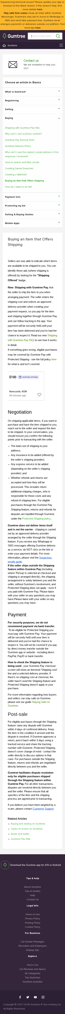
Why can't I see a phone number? (23, 134)
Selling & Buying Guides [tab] (19, 214)
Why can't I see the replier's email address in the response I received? (32, 154)
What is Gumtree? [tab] (15, 92)
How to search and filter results (22, 162)
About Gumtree (32, 887)
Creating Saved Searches (19, 168)
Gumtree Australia (32, 982)
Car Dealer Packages (32, 942)
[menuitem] (14, 36)
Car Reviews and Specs (32, 969)
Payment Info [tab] (12, 197)
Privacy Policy (32, 918)
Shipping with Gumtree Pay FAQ (22, 128)
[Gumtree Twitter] (27, 997)
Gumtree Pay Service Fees (19, 140)
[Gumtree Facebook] (20, 997)
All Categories (32, 973)
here (39, 9)
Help (32, 895)
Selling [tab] (9, 109)
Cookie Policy (32, 927)
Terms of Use (32, 914)
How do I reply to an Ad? (18, 187)
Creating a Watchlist (16, 174)
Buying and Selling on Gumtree (28, 824)
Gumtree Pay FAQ (20, 839)
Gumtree (12, 45)
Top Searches (32, 977)
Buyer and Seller (20, 834)
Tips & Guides (32, 891)
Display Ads (32, 950)
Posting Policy (32, 923)
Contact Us (33, 899)
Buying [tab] (9, 118)
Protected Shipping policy (36, 518)
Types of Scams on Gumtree (26, 829)
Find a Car (32, 965)
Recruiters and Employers (33, 946)
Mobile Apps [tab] (12, 223)
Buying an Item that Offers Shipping (24, 181)
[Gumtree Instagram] (43, 997)
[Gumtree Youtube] (35, 997)
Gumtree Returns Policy (18, 146)
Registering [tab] (12, 100)
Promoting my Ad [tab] (15, 206)
